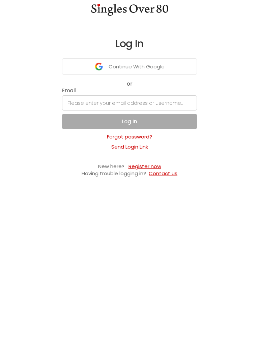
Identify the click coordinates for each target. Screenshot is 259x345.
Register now (144, 166)
